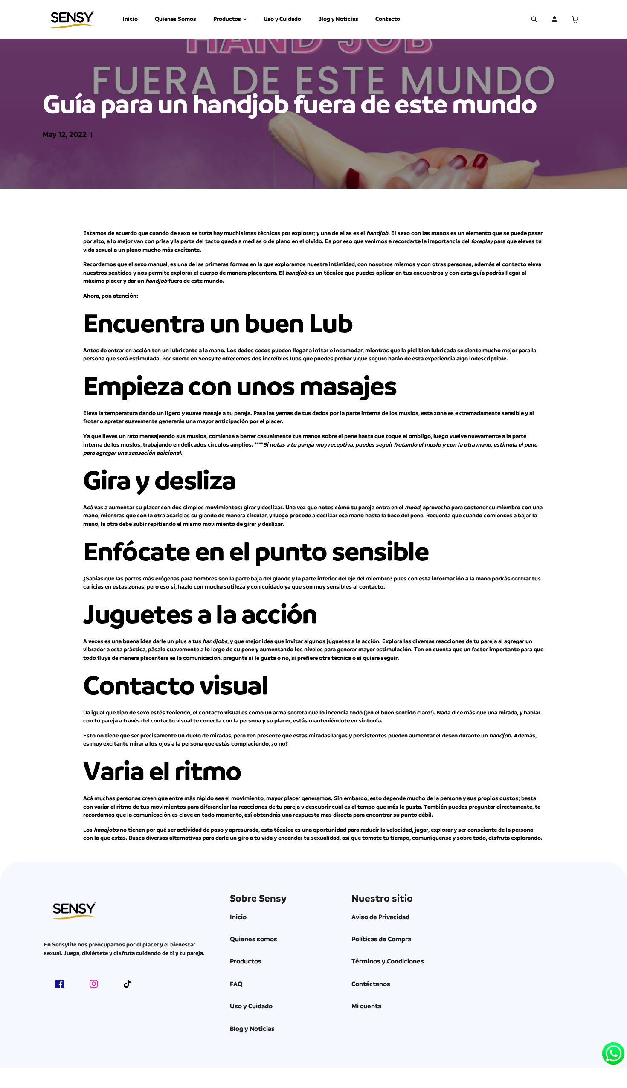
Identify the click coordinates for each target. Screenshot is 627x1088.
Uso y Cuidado (282, 18)
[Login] (554, 19)
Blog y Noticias (338, 18)
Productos (227, 18)
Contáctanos (370, 984)
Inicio (130, 18)
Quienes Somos (175, 18)
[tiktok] (127, 983)
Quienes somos (253, 939)
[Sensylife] (72, 19)
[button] (574, 19)
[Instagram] (93, 983)
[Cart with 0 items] (574, 19)
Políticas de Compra (381, 939)
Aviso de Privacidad (380, 917)
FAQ (236, 984)
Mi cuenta (366, 1006)
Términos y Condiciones (387, 961)
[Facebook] (59, 983)
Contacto (387, 18)
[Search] (534, 19)
